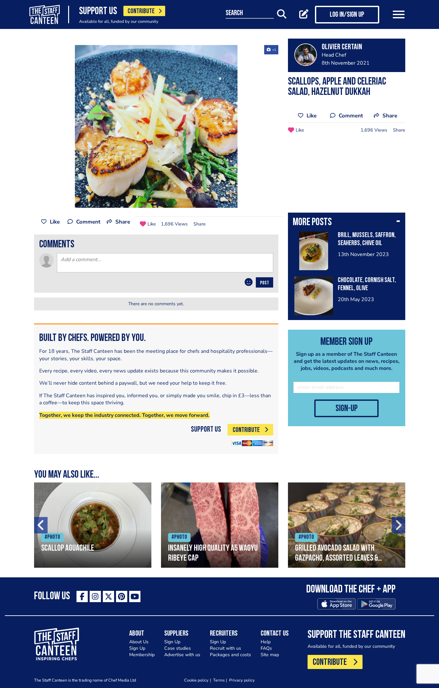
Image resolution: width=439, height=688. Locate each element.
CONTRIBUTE (141, 11)
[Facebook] (82, 596)
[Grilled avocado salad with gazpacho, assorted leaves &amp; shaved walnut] (346, 525)
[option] (156, 126)
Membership (142, 655)
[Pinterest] (121, 596)
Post (264, 283)
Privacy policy (242, 680)
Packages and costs (230, 655)
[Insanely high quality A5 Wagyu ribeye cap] (219, 525)
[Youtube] (134, 596)
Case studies (177, 648)
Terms (219, 680)
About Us (138, 642)
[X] (108, 596)
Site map (270, 655)
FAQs (266, 648)
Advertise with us (182, 655)
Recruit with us (225, 648)
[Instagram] (95, 596)
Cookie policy (196, 680)
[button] (346, 222)
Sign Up (137, 648)
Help (266, 642)
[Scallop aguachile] (92, 525)
